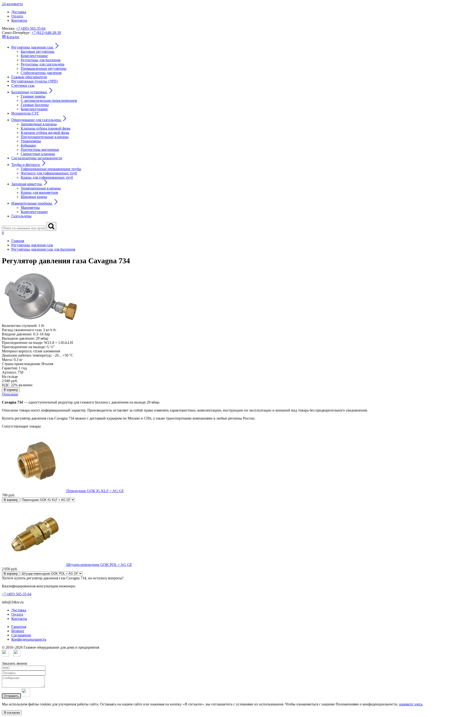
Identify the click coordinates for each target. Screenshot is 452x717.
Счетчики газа (22, 85)
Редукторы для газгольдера (42, 64)
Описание (10, 394)
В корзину (11, 389)
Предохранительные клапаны (45, 137)
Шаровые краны (34, 197)
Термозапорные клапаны (41, 188)
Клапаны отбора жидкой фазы (45, 133)
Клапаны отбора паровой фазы (45, 128)
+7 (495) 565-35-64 (30, 28)
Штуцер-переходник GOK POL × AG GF (99, 565)
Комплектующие (34, 56)
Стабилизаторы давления (41, 73)
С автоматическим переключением (49, 101)
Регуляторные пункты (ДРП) (34, 81)
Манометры (30, 208)
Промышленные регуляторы (43, 68)
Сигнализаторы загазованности (36, 158)
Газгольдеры (21, 216)
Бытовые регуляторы (37, 51)
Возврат (17, 631)
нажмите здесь (410, 704)
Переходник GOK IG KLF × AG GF (95, 491)
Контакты (19, 20)
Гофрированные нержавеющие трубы (51, 169)
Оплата (17, 16)
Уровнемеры (31, 141)
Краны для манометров (39, 192)
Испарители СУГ (25, 113)
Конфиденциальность (28, 639)
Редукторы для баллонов (41, 60)
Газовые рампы (33, 96)
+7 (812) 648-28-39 (46, 33)
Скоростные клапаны (38, 154)
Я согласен (12, 712)
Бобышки (28, 145)
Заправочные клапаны (39, 124)
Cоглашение (21, 635)
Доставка (18, 12)
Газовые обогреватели (29, 77)
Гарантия (18, 627)
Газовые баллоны (35, 105)
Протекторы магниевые (40, 150)
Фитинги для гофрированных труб (49, 173)
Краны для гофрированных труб (47, 177)
